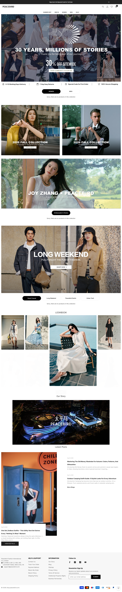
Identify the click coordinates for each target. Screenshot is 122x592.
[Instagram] (75, 562)
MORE (61, 392)
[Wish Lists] (112, 7)
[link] (45, 84)
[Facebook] (70, 562)
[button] (14, 47)
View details (10, 543)
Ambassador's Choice (61, 213)
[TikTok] (80, 562)
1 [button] (59, 77)
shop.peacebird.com (13, 587)
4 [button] (64, 289)
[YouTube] (85, 562)
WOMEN (51, 91)
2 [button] (62, 77)
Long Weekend (51, 298)
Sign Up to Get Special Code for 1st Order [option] (61, 2)
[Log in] (107, 7)
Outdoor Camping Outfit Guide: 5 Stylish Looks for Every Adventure (91, 478)
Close (109, 2)
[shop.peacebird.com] (61, 422)
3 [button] (62, 289)
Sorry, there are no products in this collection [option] (61, 97)
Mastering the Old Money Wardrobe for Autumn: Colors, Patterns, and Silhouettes (92, 463)
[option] (61, 48)
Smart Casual (32, 298)
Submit (96, 577)
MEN (70, 91)
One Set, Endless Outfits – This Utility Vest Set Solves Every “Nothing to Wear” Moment (20, 532)
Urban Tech (90, 298)
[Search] (103, 6)
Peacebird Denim (70, 298)
